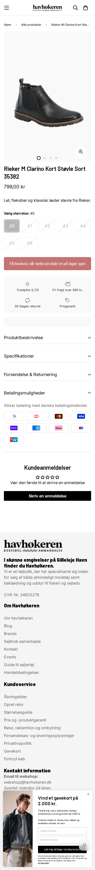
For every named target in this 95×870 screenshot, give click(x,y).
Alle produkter (31, 24)
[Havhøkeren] (47, 7)
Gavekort (12, 751)
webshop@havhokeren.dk (27, 782)
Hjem (7, 24)
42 (47, 225)
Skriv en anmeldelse (47, 496)
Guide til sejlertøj (19, 664)
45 (12, 243)
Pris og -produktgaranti (25, 720)
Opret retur (14, 704)
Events (10, 656)
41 (29, 225)
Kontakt (11, 649)
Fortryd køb (14, 758)
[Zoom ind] (80, 151)
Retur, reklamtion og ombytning (32, 727)
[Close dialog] (88, 794)
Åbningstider (15, 696)
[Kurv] (85, 7)
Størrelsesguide (18, 712)
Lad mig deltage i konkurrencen (62, 849)
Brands (10, 633)
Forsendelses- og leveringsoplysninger (39, 735)
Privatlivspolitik (18, 743)
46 (29, 243)
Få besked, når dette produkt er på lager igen (48, 263)
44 (83, 225)
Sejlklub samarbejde (22, 641)
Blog (8, 625)
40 (12, 225)
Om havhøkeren (18, 618)
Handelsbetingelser (21, 672)
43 (65, 225)
